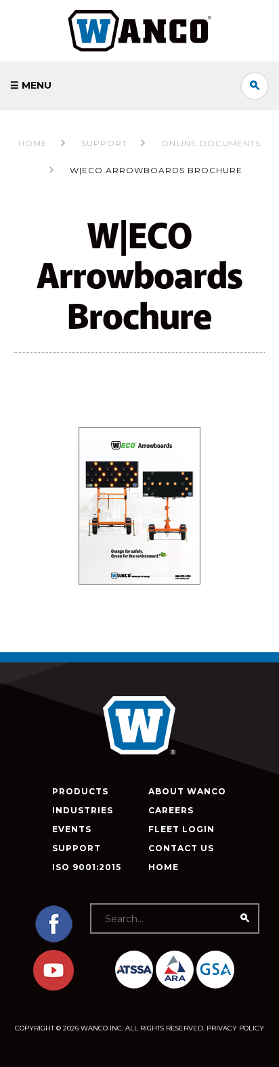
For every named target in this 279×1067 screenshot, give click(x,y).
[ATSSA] (134, 970)
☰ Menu (30, 85)
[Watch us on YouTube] (53, 987)
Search (254, 86)
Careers (171, 810)
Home (32, 143)
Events (71, 829)
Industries (82, 810)
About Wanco (187, 791)
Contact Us (181, 848)
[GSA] (215, 970)
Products (80, 791)
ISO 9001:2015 (86, 867)
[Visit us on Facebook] (53, 941)
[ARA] (175, 970)
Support (76, 848)
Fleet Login (181, 829)
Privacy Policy (235, 1028)
